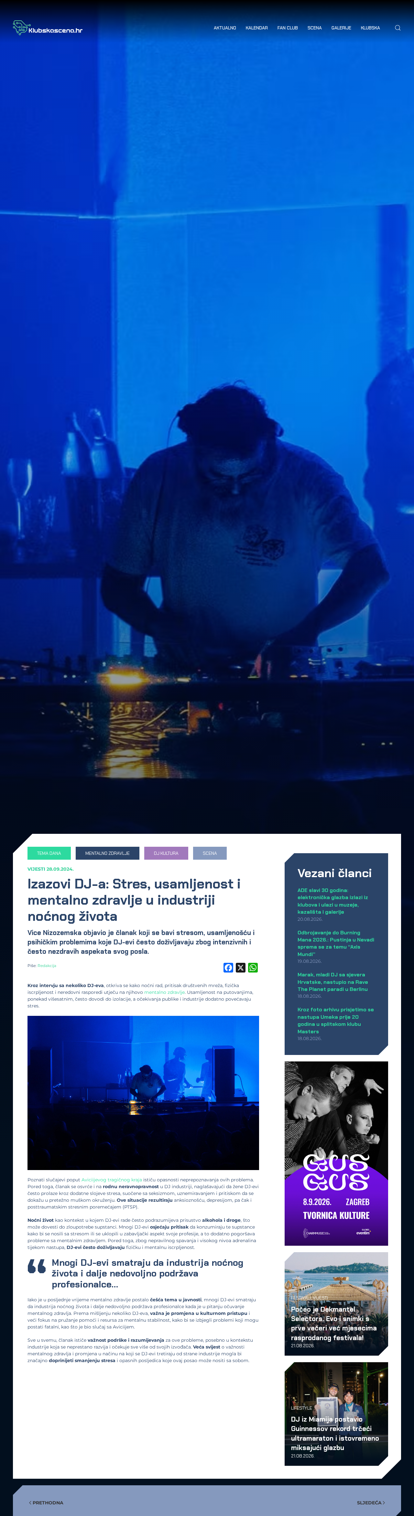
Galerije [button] (341, 28)
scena (210, 853)
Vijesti (36, 869)
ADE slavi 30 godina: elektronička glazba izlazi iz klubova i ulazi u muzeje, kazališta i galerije (333, 901)
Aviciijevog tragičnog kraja (112, 1180)
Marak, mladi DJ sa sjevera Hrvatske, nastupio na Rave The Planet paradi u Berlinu (333, 982)
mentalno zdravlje (107, 853)
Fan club (288, 28)
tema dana (49, 853)
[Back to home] (47, 27)
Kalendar (257, 28)
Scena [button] (315, 28)
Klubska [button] (370, 28)
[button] (398, 27)
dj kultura (166, 853)
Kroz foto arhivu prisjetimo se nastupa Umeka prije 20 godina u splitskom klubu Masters (336, 1020)
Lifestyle (301, 1408)
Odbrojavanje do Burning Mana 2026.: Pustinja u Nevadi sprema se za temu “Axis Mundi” (336, 943)
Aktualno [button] (225, 28)
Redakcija (47, 965)
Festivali (301, 1298)
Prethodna (48, 1503)
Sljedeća (369, 1503)
